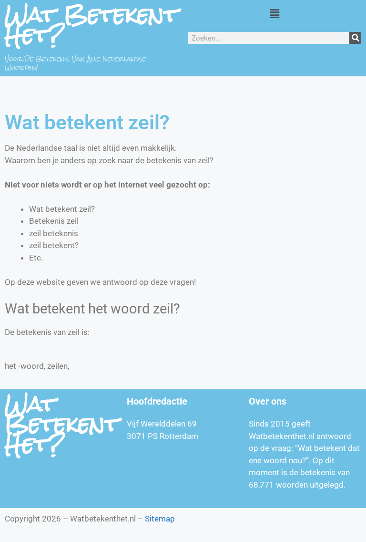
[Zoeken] (355, 38)
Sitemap (160, 518)
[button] (274, 13)
